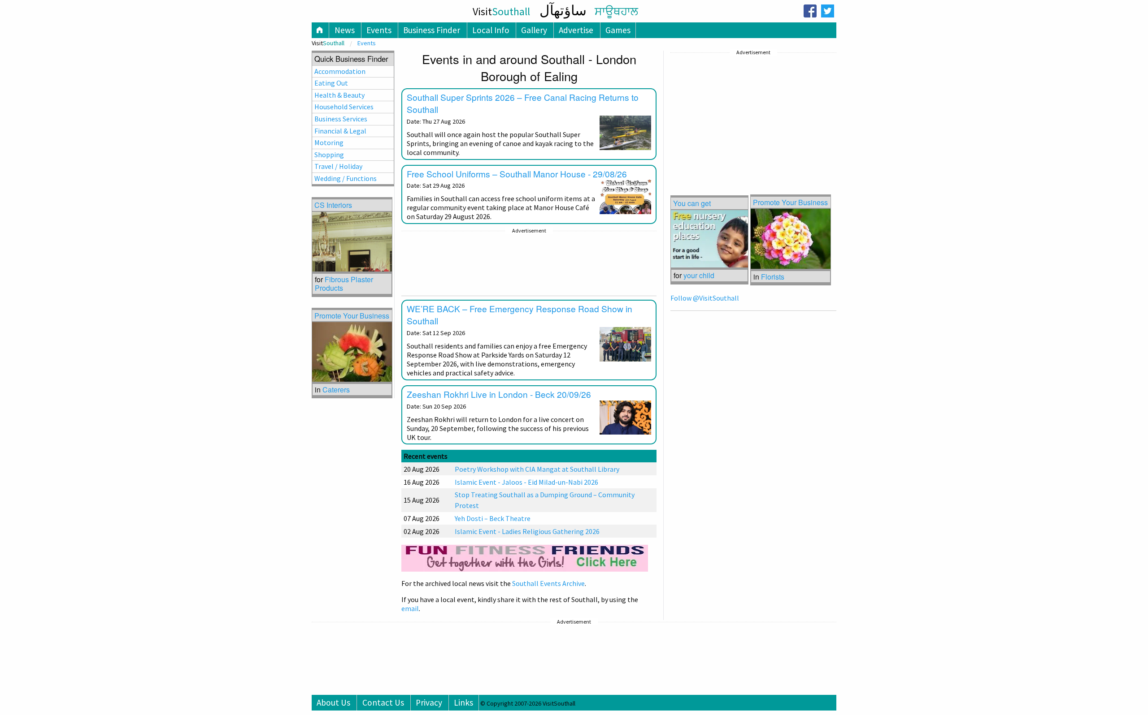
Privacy (429, 702)
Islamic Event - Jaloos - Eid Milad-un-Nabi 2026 (526, 482)
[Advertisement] (529, 263)
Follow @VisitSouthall (704, 297)
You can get (692, 203)
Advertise (576, 30)
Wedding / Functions (345, 178)
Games (618, 30)
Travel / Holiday (338, 166)
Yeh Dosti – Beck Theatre (493, 518)
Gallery (534, 30)
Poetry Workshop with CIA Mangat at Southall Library (537, 469)
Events (378, 30)
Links (463, 702)
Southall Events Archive (548, 583)
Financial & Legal (340, 130)
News (345, 30)
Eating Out (331, 82)
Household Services (344, 106)
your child (698, 275)
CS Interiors (333, 205)
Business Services (340, 118)
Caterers (336, 389)
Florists (772, 276)
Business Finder (431, 30)
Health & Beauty (339, 94)
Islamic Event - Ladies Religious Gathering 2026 (527, 531)
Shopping (329, 154)
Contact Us (383, 702)
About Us (333, 702)
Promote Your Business (790, 202)
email (410, 608)
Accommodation (339, 71)
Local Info (490, 30)
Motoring (329, 142)
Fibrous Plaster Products (344, 283)
